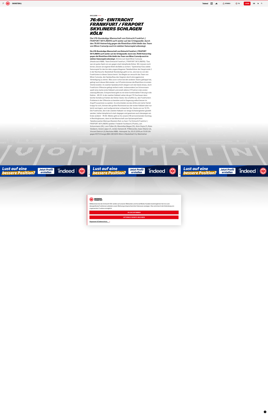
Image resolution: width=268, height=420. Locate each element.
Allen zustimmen (134, 212)
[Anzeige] (89, 174)
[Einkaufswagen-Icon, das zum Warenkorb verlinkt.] (258, 3)
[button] (261, 3)
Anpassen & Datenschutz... (98, 221)
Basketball (17, 3)
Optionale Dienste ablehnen (134, 217)
